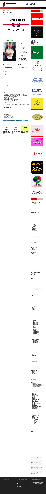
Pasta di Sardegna (34, 262)
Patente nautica (34, 359)
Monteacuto (34, 447)
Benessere (34, 318)
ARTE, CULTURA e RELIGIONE (35, 201)
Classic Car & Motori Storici (35, 212)
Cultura (38, 461)
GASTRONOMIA (29, 8)
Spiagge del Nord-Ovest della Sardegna (37, 385)
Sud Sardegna (40, 472)
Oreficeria (33, 234)
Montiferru (34, 448)
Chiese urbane (34, 226)
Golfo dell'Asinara (37, 463)
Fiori (34, 462)
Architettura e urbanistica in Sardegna (37, 218)
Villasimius (37, 473)
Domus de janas (41, 461)
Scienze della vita (34, 378)
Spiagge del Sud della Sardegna (36, 386)
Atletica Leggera (35, 316)
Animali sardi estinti (34, 393)
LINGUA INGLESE (6, 10)
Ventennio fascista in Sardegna (36, 409)
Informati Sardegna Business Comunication (35, 273)
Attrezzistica (34, 317)
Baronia (38, 457)
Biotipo (33, 319)
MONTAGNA (10, 8)
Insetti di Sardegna (34, 346)
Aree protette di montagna (35, 339)
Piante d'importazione (35, 341)
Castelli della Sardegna (35, 395)
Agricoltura (33, 371)
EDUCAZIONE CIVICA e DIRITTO (35, 247)
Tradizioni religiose (34, 241)
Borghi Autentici (34, 433)
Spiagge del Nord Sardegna (35, 383)
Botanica (33, 377)
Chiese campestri (35, 224)
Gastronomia (32, 463)
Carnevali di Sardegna (34, 222)
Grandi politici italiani (34, 413)
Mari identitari (33, 301)
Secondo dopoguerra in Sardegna (36, 407)
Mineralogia (33, 373)
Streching (34, 335)
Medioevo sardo (34, 400)
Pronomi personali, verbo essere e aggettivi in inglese (6, 132)
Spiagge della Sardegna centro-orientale (37, 390)
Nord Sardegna (36, 467)
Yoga (33, 336)
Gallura (39, 462)
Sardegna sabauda (34, 405)
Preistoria (33, 416)
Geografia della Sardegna (35, 281)
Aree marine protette (34, 296)
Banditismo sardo (34, 394)
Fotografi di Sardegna (34, 229)
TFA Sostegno (33, 360)
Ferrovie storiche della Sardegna (36, 399)
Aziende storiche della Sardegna (36, 221)
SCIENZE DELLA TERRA (34, 370)
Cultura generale (34, 358)
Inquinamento (34, 327)
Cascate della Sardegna (35, 343)
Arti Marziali (34, 315)
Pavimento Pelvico (35, 329)
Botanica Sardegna (34, 340)
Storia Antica (33, 418)
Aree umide (33, 279)
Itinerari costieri (34, 299)
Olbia (37, 468)
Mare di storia (33, 300)
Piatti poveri (33, 264)
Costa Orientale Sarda (33, 461)
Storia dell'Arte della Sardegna (36, 240)
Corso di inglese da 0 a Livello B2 (16, 132)
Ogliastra (34, 450)
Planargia (34, 451)
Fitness (33, 321)
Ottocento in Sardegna (35, 401)
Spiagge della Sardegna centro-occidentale (37, 389)
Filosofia (33, 412)
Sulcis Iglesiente (35, 452)
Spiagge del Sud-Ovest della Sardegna (37, 388)
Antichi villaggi (34, 432)
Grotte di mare (34, 297)
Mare (32, 295)
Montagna (32, 338)
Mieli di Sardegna (34, 260)
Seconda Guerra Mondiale (35, 417)
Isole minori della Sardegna (35, 298)
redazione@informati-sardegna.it (18, 491)
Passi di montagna (34, 348)
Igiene (33, 326)
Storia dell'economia (34, 421)
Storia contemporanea (35, 419)
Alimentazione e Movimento (36, 314)
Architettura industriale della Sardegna (37, 219)
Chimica (33, 253)
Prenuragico (33, 402)
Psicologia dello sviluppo (36, 331)
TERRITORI (14, 8)
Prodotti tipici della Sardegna (35, 265)
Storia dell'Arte (34, 203)
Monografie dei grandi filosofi (35, 415)
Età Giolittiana (33, 396)
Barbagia (35, 457)
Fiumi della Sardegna (34, 344)
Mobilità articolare (35, 328)
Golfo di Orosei (41, 463)
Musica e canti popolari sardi (35, 233)
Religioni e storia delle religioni (36, 202)
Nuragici (32, 468)
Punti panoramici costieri (35, 302)
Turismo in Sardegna (34, 242)
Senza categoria (33, 379)
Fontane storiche (34, 228)
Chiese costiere (34, 225)
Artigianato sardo (34, 220)
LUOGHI (18, 8)
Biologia (33, 376)
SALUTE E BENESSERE (34, 361)
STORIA (21, 8)
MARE (7, 8)
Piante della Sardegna (35, 342)
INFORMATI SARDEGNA (7, 491)
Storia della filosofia (34, 422)
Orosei (39, 468)
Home (3, 10)
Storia (32, 472)
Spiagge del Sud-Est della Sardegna (36, 387)
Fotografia (37, 462)
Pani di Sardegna (34, 261)
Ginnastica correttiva (35, 323)
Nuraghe (39, 467)
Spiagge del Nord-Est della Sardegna (36, 384)
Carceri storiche (34, 280)
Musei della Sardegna (34, 232)
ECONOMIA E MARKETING (34, 243)
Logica (32, 310)
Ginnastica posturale (35, 324)
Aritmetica (33, 307)
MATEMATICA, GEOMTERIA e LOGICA (35, 306)
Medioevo (33, 414)
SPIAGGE (4, 8)
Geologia (33, 372)
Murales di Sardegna (34, 231)
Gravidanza (34, 325)
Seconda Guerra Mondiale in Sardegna (37, 406)
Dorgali (32, 462)
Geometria (33, 308)
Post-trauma (34, 330)
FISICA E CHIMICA (33, 252)
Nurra (33, 449)
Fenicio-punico (33, 398)
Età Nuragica (33, 397)
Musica (32, 354)
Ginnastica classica (35, 322)
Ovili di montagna (34, 347)
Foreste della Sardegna (35, 345)
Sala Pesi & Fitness (35, 333)
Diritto (32, 248)
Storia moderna (34, 423)
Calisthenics (34, 320)
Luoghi (32, 278)
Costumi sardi (33, 227)
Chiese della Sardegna (35, 223)
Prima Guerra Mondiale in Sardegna (36, 403)
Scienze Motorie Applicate (36, 334)
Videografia (33, 430)
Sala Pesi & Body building (36, 332)
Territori (32, 431)
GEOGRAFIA (32, 266)
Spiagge (32, 382)
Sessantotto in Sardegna (35, 408)
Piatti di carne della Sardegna (35, 263)
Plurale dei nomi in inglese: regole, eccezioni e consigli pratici (24, 132)
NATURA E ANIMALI (33, 355)
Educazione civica (34, 249)
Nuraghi (42, 467)
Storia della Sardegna (36, 472)
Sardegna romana (34, 404)
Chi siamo (33, 8)
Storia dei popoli (34, 420)
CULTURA (24, 8)
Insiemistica (33, 309)
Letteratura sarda (34, 230)
